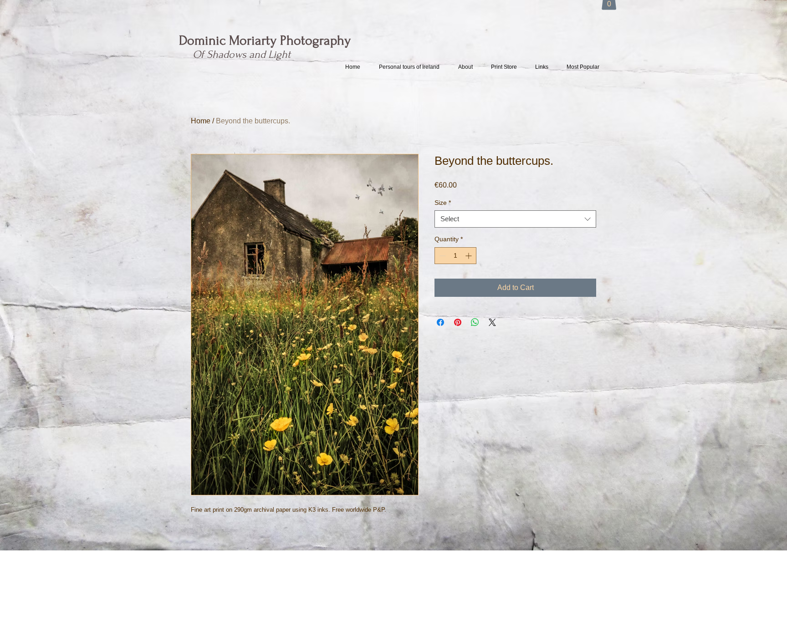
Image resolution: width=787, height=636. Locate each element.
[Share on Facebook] (440, 322)
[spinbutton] (455, 256)
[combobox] (515, 219)
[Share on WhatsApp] (475, 322)
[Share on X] (492, 322)
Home (200, 121)
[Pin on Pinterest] (457, 322)
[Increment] (469, 256)
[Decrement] (441, 256)
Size (442, 202)
